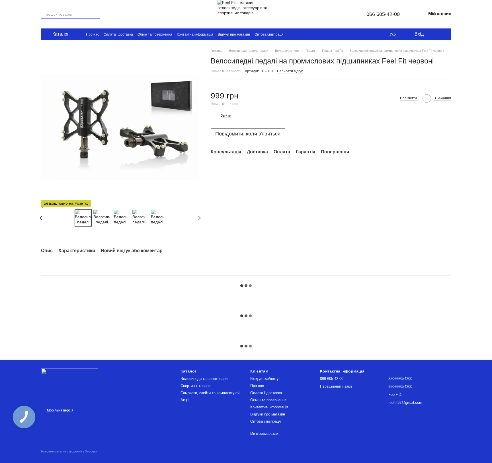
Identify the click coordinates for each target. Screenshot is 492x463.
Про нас (92, 34)
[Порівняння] (443, 34)
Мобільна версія (59, 410)
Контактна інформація (195, 34)
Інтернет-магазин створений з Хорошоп (69, 451)
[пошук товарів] (95, 14)
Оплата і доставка (118, 34)
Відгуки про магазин (234, 34)
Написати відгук (290, 71)
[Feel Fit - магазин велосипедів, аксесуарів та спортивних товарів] (69, 382)
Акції (185, 400)
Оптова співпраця (269, 34)
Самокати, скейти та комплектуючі (210, 393)
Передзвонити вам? (336, 386)
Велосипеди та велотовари (204, 378)
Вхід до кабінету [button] (264, 378)
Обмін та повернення (155, 34)
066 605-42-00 (383, 14)
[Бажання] (432, 34)
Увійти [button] (226, 116)
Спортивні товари (195, 386)
